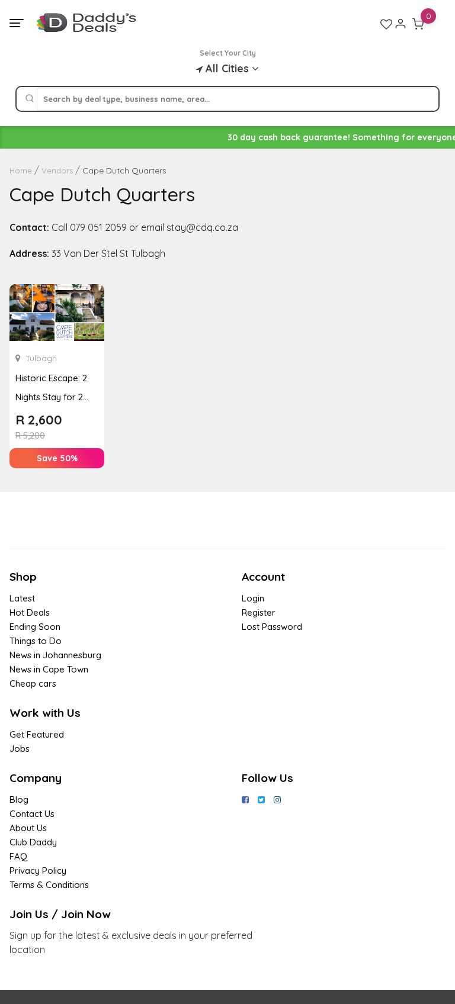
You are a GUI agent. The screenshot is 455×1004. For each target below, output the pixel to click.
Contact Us (32, 813)
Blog (18, 799)
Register (258, 612)
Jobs (19, 748)
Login (253, 598)
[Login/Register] (400, 24)
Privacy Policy (37, 870)
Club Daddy (33, 842)
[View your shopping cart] (418, 24)
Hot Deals (29, 612)
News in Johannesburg (55, 655)
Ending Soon (34, 626)
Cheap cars (32, 683)
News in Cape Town (48, 669)
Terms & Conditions (49, 884)
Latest (22, 598)
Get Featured (36, 734)
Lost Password (272, 626)
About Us (28, 828)
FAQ (18, 856)
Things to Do (35, 640)
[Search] (30, 99)
